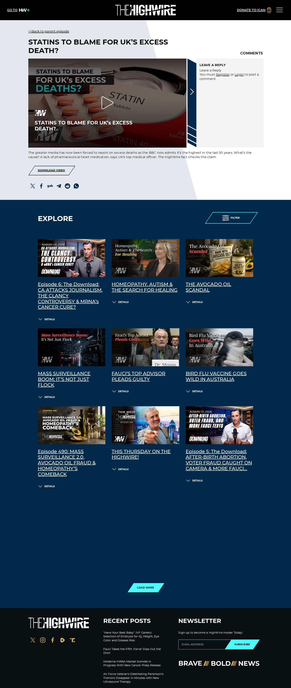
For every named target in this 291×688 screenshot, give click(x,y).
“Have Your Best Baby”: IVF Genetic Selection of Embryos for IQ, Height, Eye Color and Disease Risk (131, 636)
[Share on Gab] (50, 186)
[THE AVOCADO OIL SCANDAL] (219, 258)
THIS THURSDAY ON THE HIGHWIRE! (141, 454)
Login (239, 74)
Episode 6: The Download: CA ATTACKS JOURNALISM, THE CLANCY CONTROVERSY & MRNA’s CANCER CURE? (70, 296)
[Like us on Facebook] (52, 641)
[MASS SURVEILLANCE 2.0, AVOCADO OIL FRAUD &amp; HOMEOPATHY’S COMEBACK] (71, 425)
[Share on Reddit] (67, 186)
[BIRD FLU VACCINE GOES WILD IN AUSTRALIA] (219, 347)
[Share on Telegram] (58, 186)
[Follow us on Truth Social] (72, 641)
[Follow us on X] (32, 641)
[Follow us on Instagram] (42, 641)
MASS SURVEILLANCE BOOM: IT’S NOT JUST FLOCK (64, 379)
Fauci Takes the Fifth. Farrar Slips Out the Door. (132, 651)
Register (223, 74)
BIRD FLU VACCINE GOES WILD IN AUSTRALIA (216, 376)
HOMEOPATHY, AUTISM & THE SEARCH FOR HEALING (145, 287)
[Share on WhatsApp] (76, 186)
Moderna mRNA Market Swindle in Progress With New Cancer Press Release (132, 663)
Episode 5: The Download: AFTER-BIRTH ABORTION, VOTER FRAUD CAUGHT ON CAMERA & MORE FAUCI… (219, 460)
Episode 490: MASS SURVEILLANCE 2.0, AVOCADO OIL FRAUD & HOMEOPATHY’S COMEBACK (67, 463)
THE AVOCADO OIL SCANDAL (208, 287)
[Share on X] (32, 186)
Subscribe (242, 644)
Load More (145, 587)
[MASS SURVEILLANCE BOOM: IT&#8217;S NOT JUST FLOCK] (71, 347)
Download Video (51, 170)
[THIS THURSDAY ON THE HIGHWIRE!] (145, 425)
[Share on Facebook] (41, 186)
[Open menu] (279, 10)
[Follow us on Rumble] (62, 641)
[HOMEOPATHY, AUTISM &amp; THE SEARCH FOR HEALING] (145, 258)
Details (49, 319)
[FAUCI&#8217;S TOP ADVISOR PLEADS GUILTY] (145, 347)
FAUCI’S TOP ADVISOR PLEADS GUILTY (138, 376)
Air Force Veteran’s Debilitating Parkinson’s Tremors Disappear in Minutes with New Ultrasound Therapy (133, 678)
